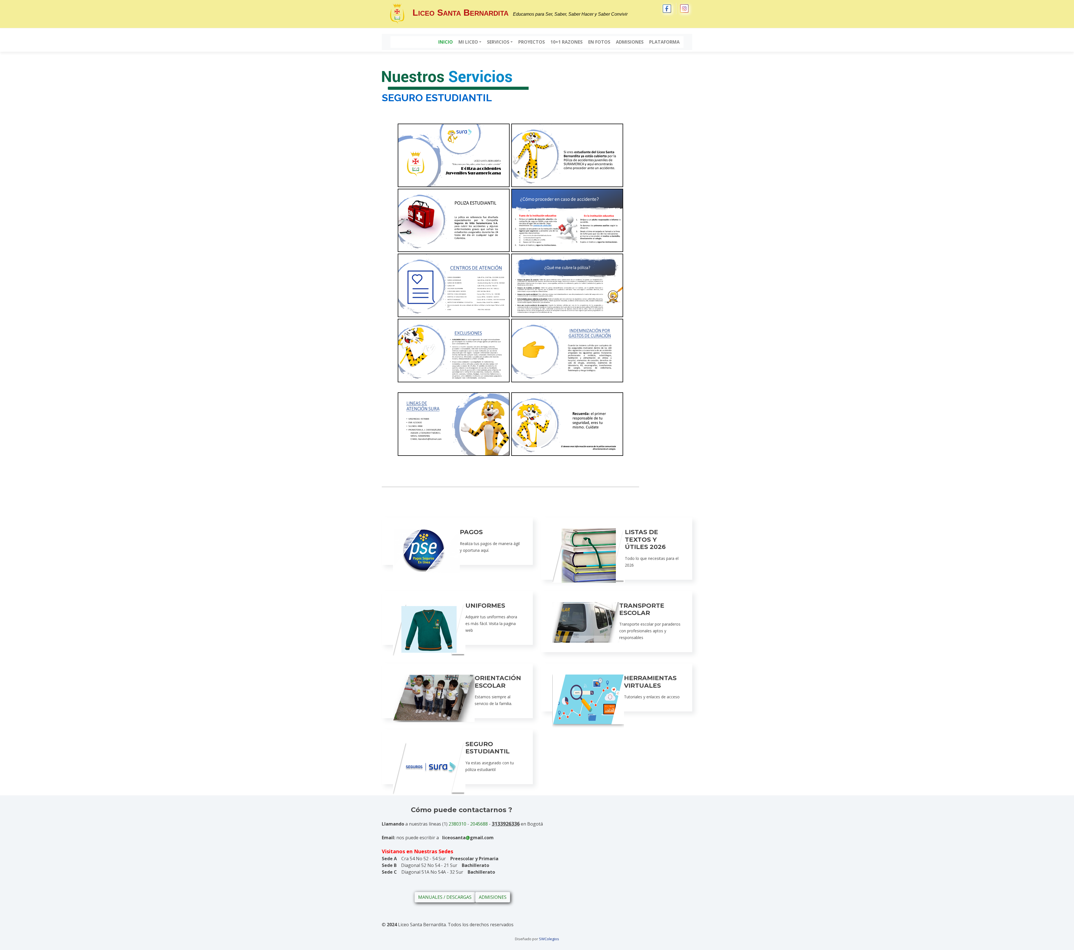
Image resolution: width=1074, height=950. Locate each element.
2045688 (479, 824)
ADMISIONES (493, 897)
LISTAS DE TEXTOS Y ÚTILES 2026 (645, 539)
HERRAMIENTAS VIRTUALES (650, 681)
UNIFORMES (485, 605)
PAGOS (471, 532)
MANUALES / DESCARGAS (445, 897)
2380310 (457, 824)
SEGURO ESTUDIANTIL (487, 747)
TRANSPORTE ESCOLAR (641, 609)
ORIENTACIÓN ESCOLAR (498, 681)
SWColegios (549, 938)
